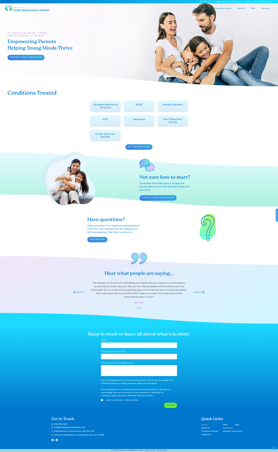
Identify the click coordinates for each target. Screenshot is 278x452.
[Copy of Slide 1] (140, 307)
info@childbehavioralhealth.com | (228, 2)
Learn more (116, 396)
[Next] (198, 292)
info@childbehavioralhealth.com (69, 428)
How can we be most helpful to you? (117, 363)
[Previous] (79, 292)
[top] (274, 448)
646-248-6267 (205, 2)
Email (103, 340)
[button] (258, 2)
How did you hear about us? (113, 352)
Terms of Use (150, 450)
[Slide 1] (138, 308)
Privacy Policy (162, 450)
